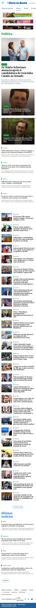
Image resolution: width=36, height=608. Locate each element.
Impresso (32, 3)
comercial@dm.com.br (8, 599)
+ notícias (5, 580)
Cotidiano (24, 590)
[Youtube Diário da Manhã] (32, 599)
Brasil (26, 8)
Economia (6, 592)
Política (18, 8)
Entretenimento (6, 594)
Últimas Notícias (7, 8)
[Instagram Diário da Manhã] (28, 599)
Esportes (14, 592)
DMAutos (22, 592)
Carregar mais (18, 507)
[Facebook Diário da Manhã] (25, 599)
